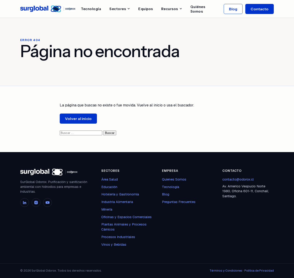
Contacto (260, 9)
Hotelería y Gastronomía (120, 194)
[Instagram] (36, 202)
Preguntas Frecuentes (178, 202)
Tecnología (91, 9)
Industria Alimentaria (117, 202)
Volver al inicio (78, 118)
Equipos (145, 9)
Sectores (117, 9)
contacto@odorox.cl (238, 179)
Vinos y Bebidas (113, 244)
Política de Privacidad (259, 270)
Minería (106, 209)
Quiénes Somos (197, 9)
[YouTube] (47, 202)
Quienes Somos (174, 179)
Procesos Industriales (118, 237)
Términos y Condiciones (225, 270)
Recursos (169, 9)
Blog (233, 9)
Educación (109, 187)
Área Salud (109, 179)
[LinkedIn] (24, 202)
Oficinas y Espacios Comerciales (126, 217)
